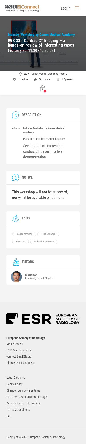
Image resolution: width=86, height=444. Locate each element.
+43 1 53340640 (25, 363)
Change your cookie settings (23, 390)
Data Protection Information (23, 403)
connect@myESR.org (19, 356)
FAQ (8, 416)
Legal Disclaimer (16, 377)
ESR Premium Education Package (26, 397)
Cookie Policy (14, 384)
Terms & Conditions (18, 409)
